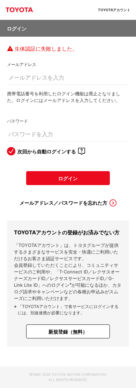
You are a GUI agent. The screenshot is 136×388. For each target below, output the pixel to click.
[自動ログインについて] (81, 151)
